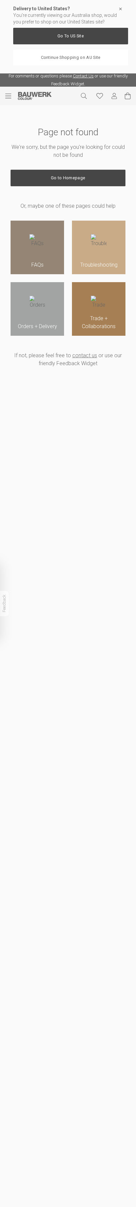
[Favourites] (100, 96)
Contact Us (83, 75)
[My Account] (114, 96)
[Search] (84, 96)
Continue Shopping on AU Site (71, 57)
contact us (84, 355)
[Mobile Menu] (11, 96)
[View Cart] (128, 96)
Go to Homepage (68, 177)
